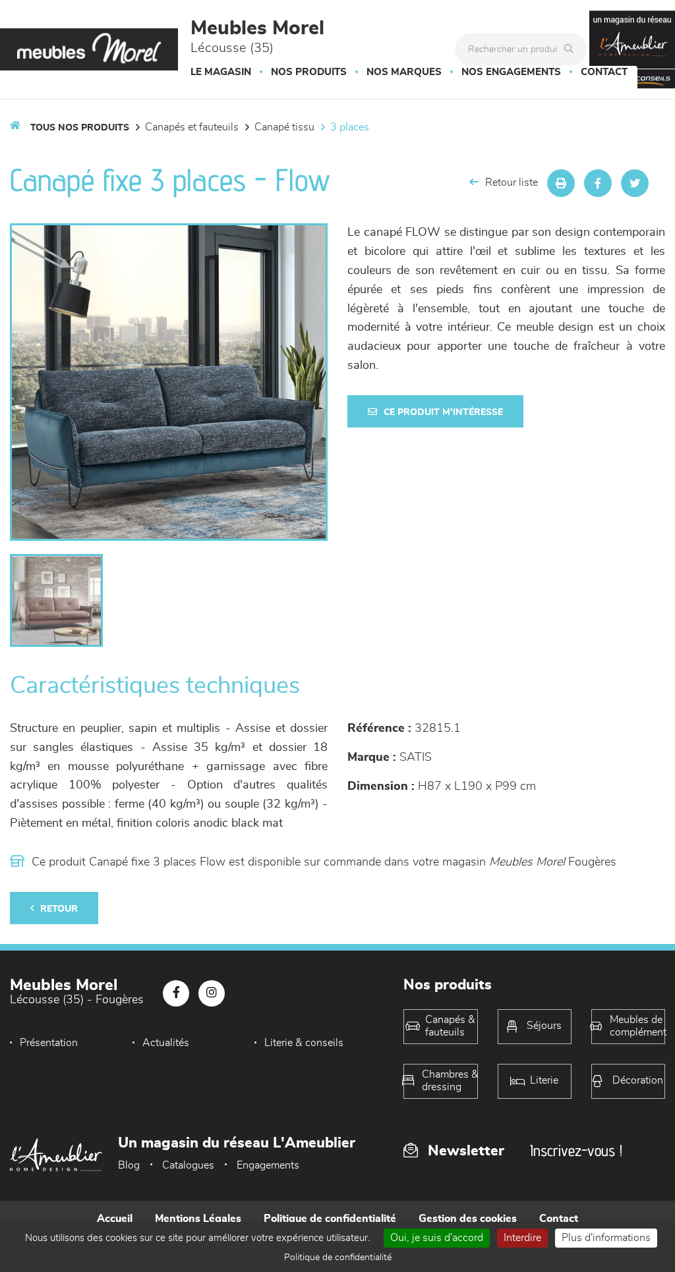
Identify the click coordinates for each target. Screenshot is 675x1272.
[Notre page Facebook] (176, 993)
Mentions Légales (198, 1218)
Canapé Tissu (284, 127)
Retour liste (511, 182)
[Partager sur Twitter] (635, 183)
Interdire (522, 1237)
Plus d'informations (606, 1237)
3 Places (349, 127)
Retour (59, 909)
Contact (604, 72)
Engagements (268, 1165)
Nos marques (404, 72)
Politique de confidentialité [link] (338, 1257)
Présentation (49, 1042)
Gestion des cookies (468, 1218)
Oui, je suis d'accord (436, 1237)
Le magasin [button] (221, 72)
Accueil (114, 1218)
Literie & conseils (303, 1042)
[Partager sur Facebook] (598, 183)
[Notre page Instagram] (211, 993)
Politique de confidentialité (330, 1218)
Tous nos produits (79, 127)
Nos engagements (511, 72)
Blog (129, 1165)
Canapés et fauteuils (192, 127)
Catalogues (188, 1165)
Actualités (165, 1042)
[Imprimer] (561, 183)
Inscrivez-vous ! (576, 1150)
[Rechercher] (572, 49)
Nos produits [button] (309, 72)
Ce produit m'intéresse (443, 412)
